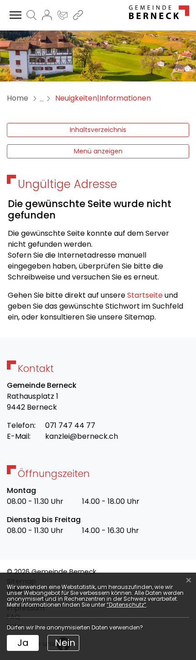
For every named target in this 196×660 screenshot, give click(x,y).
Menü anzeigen (98, 151)
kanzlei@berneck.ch (81, 436)
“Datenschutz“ (126, 605)
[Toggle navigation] (14, 15)
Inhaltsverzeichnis (98, 129)
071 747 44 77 (70, 425)
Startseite (145, 295)
